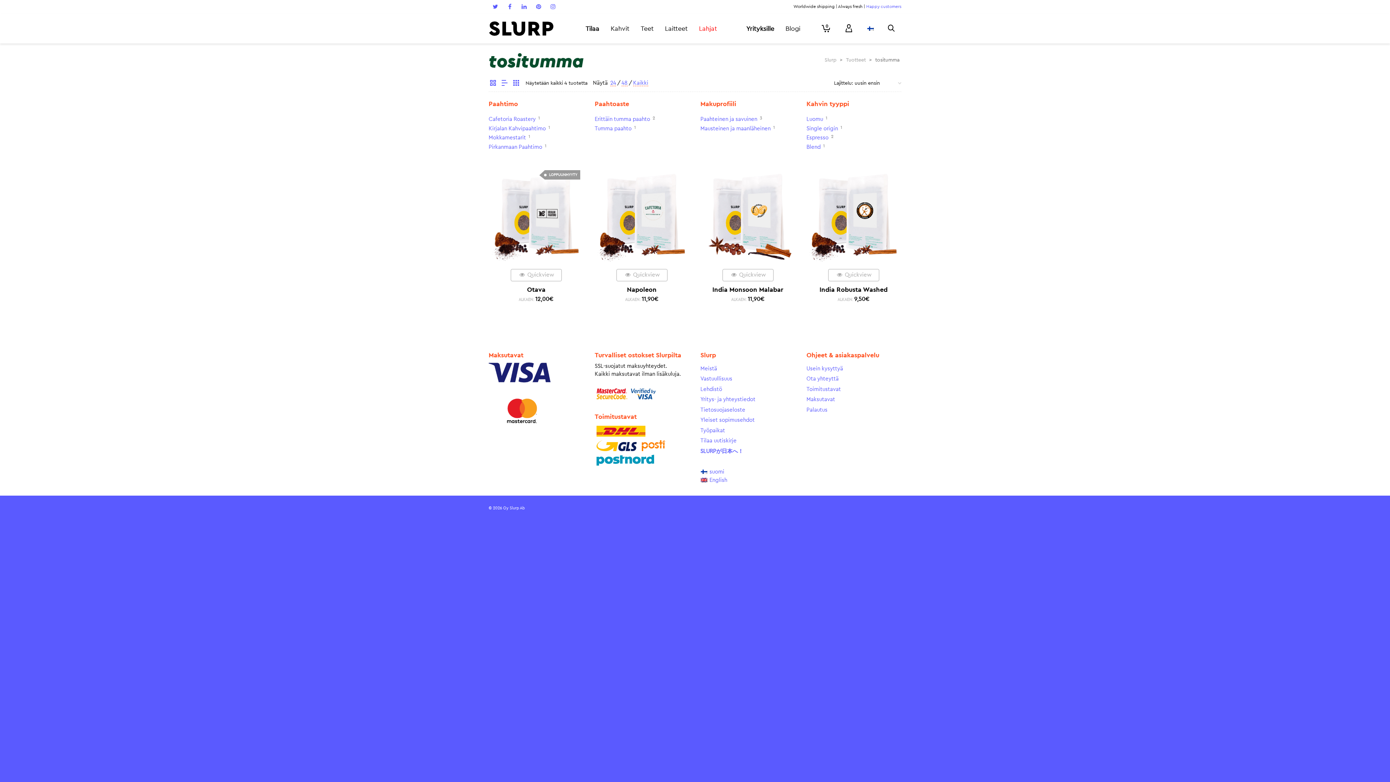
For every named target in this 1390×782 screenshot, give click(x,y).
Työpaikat (712, 430)
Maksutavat (820, 399)
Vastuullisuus (716, 379)
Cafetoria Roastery (512, 119)
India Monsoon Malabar (747, 289)
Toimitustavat (823, 389)
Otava (536, 289)
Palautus (816, 410)
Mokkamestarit (507, 137)
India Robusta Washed (854, 289)
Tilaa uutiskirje (718, 440)
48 (625, 83)
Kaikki (640, 83)
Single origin (822, 128)
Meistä (708, 368)
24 (613, 83)
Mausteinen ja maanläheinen (735, 128)
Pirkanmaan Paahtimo (515, 147)
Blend (813, 147)
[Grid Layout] (516, 84)
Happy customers (883, 6)
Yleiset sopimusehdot (727, 420)
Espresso (817, 137)
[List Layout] (504, 84)
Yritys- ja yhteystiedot (727, 399)
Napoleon (642, 289)
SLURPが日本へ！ (722, 451)
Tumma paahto (613, 128)
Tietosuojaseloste (722, 410)
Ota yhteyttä (822, 379)
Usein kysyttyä (824, 368)
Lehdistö (711, 389)
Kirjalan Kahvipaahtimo (517, 128)
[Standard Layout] (493, 84)
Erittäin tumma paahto (622, 119)
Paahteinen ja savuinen (728, 119)
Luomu (814, 119)
